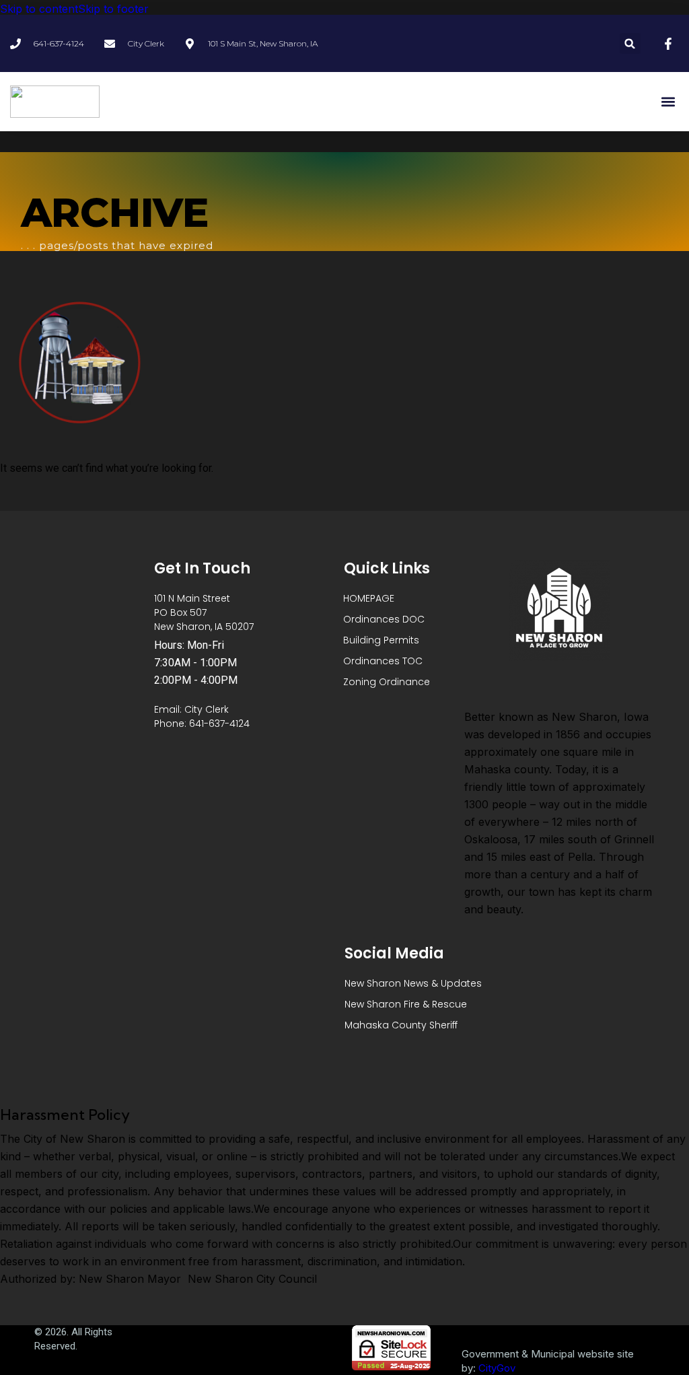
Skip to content (39, 8)
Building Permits (381, 640)
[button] (630, 43)
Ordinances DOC (384, 619)
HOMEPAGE (368, 598)
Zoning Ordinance (386, 682)
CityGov (496, 1368)
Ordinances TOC (383, 661)
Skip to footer (113, 8)
